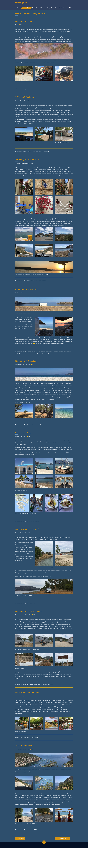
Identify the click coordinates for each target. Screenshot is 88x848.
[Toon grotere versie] (44, 51)
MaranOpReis (21, 3)
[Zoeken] (70, 7)
